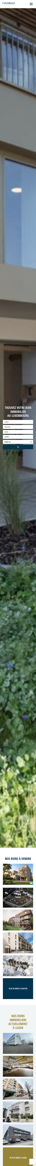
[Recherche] (18, 447)
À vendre (6, 422)
